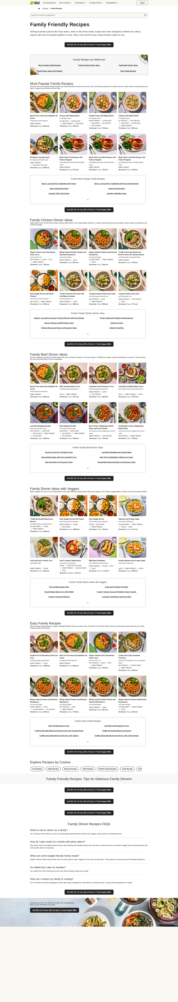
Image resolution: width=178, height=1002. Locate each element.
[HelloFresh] (35, 2)
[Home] (39, 8)
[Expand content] (87, 199)
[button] (37, 769)
